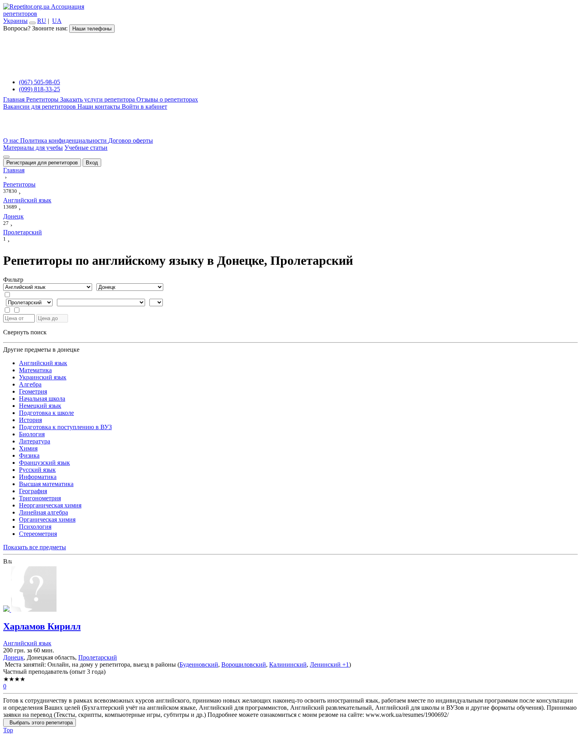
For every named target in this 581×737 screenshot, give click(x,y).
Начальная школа (42, 398)
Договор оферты (130, 140)
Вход (92, 163)
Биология (32, 434)
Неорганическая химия (50, 505)
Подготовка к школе (46, 412)
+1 (345, 664)
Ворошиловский (243, 664)
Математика (35, 370)
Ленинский (325, 664)
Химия (28, 448)
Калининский (288, 664)
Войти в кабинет (144, 106)
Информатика (38, 476)
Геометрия (33, 391)
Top (8, 730)
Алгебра (30, 384)
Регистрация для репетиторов (42, 163)
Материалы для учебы (33, 147)
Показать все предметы (34, 547)
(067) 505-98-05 (39, 82)
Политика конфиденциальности (64, 140)
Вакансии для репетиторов (40, 106)
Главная (14, 99)
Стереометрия (38, 533)
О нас (11, 140)
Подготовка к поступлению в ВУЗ (65, 427)
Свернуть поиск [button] (25, 332)
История (30, 420)
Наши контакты (99, 106)
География (33, 491)
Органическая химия (47, 519)
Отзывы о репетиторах (167, 99)
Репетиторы (43, 99)
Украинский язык (42, 377)
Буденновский (198, 664)
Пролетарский (97, 657)
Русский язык (37, 469)
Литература (34, 441)
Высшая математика (46, 484)
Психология (35, 526)
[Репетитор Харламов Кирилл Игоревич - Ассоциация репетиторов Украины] (290, 589)
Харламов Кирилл (42, 626)
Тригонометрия (40, 498)
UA (57, 20)
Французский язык (44, 462)
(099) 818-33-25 (39, 89)
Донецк (13, 657)
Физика (29, 455)
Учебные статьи (86, 147)
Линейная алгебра (43, 512)
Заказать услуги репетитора (98, 99)
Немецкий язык (40, 405)
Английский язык (43, 363)
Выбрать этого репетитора (39, 723)
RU (41, 20)
